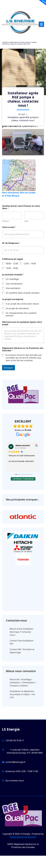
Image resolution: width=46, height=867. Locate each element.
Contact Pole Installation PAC (21, 642)
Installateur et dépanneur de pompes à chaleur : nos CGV (22, 694)
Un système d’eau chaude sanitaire (22, 293)
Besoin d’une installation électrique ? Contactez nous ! (21, 631)
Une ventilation (13, 288)
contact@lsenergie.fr (15, 762)
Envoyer (8, 367)
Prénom (5, 221)
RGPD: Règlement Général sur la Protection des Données (23, 846)
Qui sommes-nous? (14, 780)
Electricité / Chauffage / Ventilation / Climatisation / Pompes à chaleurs (23, 682)
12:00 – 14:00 (30, 263)
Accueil (21, 114)
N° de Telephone (11, 243)
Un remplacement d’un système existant (21, 314)
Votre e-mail (9, 227)
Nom (26, 221)
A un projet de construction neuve (22, 303)
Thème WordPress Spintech (23, 837)
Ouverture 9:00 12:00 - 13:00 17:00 (21, 771)
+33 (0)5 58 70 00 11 (14, 740)
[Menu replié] (41, 24)
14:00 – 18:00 (12, 268)
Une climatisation (14, 283)
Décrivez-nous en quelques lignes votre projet (22, 323)
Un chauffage (12, 279)
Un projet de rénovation (17, 308)
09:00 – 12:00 (12, 263)
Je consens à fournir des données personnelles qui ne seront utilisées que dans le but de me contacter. (24, 358)
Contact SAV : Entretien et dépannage (22, 651)
